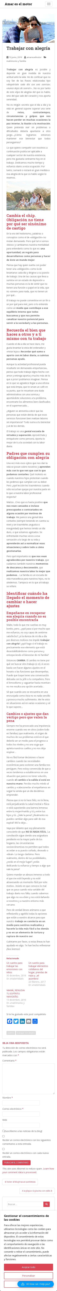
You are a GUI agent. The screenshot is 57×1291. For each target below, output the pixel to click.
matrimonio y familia (16, 61)
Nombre (7, 1097)
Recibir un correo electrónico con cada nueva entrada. (25, 1154)
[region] (28, 1251)
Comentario (9, 1060)
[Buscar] (46, 1204)
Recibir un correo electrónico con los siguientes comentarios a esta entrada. (26, 1142)
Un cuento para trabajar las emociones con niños (14, 967)
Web (4, 1119)
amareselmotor (34, 57)
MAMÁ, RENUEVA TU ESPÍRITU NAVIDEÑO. (15, 993)
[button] (35, 1284)
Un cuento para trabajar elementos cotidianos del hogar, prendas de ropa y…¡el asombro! (38, 970)
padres (11, 1033)
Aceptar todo (28, 1267)
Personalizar (28, 1275)
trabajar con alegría (26, 1033)
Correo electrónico (12, 1108)
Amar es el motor (18, 4)
